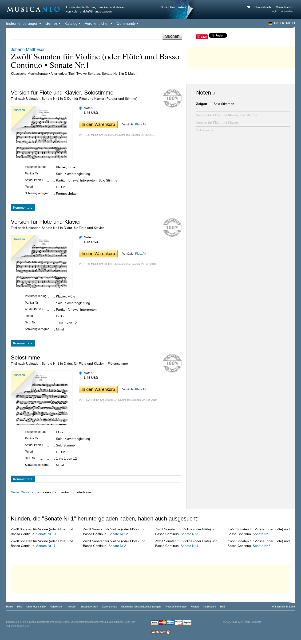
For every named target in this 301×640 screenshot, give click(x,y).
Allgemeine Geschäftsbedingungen (141, 606)
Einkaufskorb (262, 7)
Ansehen (19, 110)
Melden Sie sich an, (23, 492)
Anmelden (287, 11)
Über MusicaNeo (36, 606)
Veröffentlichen (97, 23)
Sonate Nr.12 (118, 534)
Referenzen (56, 606)
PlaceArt (140, 124)
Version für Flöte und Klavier (217, 122)
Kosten (195, 606)
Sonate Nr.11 (45, 546)
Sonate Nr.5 (261, 534)
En (282, 23)
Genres (51, 23)
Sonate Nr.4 (189, 546)
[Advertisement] (240, 57)
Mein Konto (284, 7)
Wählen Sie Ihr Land (283, 606)
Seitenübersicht (89, 606)
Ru (288, 23)
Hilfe (19, 606)
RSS (222, 606)
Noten (88, 108)
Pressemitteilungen (175, 606)
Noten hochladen (173, 7)
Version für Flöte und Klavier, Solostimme (226, 115)
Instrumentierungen (22, 23)
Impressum (209, 606)
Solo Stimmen (224, 103)
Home (9, 606)
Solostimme (205, 130)
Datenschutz (109, 606)
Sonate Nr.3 (189, 534)
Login (274, 11)
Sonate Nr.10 (46, 534)
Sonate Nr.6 (261, 546)
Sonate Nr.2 (117, 546)
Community (126, 23)
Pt (293, 23)
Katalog (71, 23)
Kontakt (71, 606)
